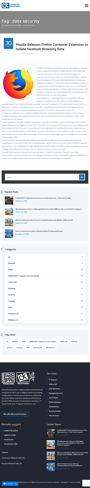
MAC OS (21, 458)
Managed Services (56, 393)
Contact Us (11, 484)
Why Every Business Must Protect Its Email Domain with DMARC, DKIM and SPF (44, 220)
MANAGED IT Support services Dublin (45, 276)
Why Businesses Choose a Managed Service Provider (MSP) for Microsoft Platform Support (48, 209)
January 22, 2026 (21, 212)
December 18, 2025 (22, 234)
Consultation (54, 407)
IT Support (24, 393)
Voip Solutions (54, 389)
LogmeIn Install (9, 435)
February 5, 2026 (21, 201)
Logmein (5, 452)
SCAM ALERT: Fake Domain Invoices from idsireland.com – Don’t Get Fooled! (43, 198)
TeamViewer (9, 439)
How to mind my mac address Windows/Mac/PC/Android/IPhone (38, 231)
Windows (14, 458)
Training (45, 301)
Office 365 (45, 282)
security (45, 295)
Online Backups (55, 402)
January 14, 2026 (21, 223)
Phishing (45, 288)
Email (45, 269)
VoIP (45, 307)
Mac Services (54, 416)
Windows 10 (45, 314)
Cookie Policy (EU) (11, 431)
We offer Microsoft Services (15, 414)
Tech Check (53, 398)
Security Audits (55, 411)
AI (45, 257)
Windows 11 (45, 320)
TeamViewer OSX (10, 444)
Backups (45, 263)
